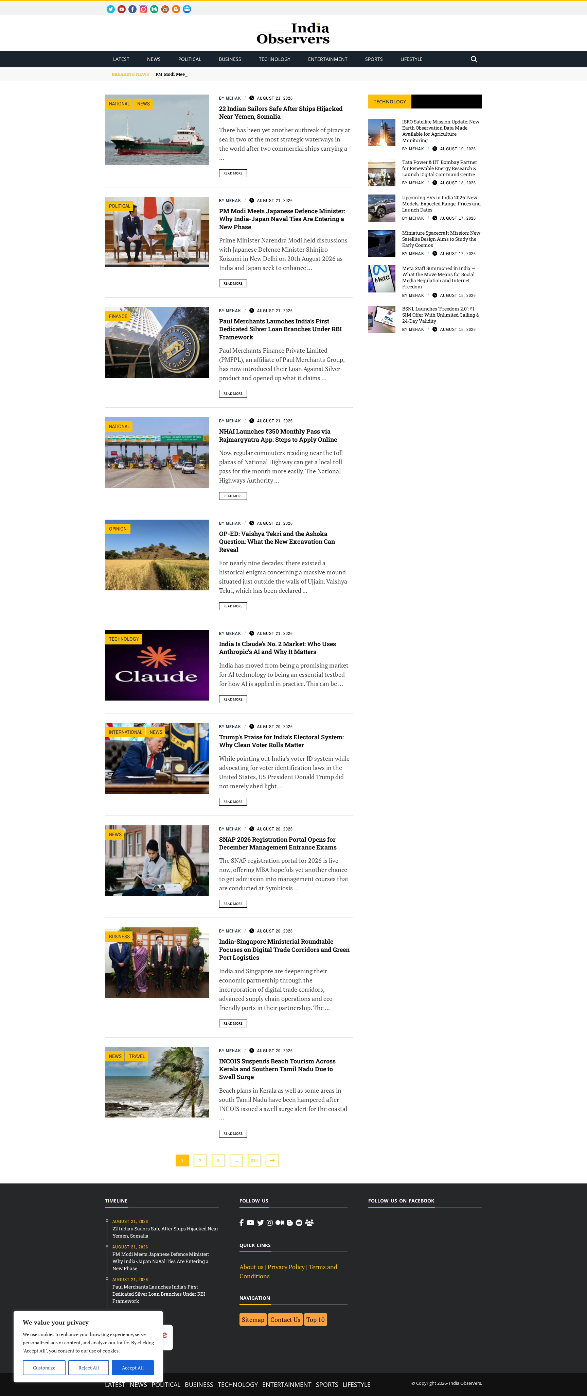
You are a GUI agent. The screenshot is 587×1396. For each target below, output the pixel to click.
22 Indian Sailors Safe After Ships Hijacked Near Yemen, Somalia (281, 112)
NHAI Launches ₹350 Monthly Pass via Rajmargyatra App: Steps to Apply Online (278, 435)
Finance (118, 316)
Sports (374, 59)
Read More (233, 173)
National (119, 103)
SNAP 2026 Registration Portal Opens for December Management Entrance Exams (278, 843)
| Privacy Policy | (286, 1267)
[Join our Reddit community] (299, 1223)
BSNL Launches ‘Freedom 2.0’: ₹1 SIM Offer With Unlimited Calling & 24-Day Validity (440, 314)
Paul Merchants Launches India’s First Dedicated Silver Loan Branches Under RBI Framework (280, 329)
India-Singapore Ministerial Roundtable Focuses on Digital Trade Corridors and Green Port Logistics (284, 949)
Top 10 (315, 1319)
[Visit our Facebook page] (241, 1223)
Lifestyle (412, 59)
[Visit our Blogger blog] (290, 1223)
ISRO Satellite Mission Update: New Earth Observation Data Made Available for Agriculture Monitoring (440, 131)
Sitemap (253, 1319)
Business (230, 59)
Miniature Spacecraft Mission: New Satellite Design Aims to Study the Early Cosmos (441, 239)
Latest (121, 59)
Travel (137, 1056)
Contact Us (285, 1319)
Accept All (133, 1367)
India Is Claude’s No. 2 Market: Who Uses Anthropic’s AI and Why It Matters (277, 648)
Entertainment (328, 59)
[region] (88, 1346)
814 (254, 1160)
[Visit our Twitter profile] (260, 1223)
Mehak (233, 98)
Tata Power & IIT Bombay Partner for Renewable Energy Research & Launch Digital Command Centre (439, 168)
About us (251, 1267)
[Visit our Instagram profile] (270, 1223)
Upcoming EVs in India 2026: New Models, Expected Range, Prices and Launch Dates (441, 203)
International (125, 732)
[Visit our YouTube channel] (250, 1223)
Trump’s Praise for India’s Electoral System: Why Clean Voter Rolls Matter (281, 741)
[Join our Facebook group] (309, 1223)
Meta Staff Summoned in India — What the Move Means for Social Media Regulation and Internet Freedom (438, 277)
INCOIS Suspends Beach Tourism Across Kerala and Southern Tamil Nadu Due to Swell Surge (277, 1069)
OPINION (118, 528)
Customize (44, 1367)
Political (189, 59)
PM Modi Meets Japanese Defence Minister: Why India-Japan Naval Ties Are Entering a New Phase (282, 219)
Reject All (88, 1367)
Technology (274, 59)
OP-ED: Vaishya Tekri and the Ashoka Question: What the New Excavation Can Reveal (277, 541)
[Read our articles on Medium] (279, 1223)
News (154, 59)
